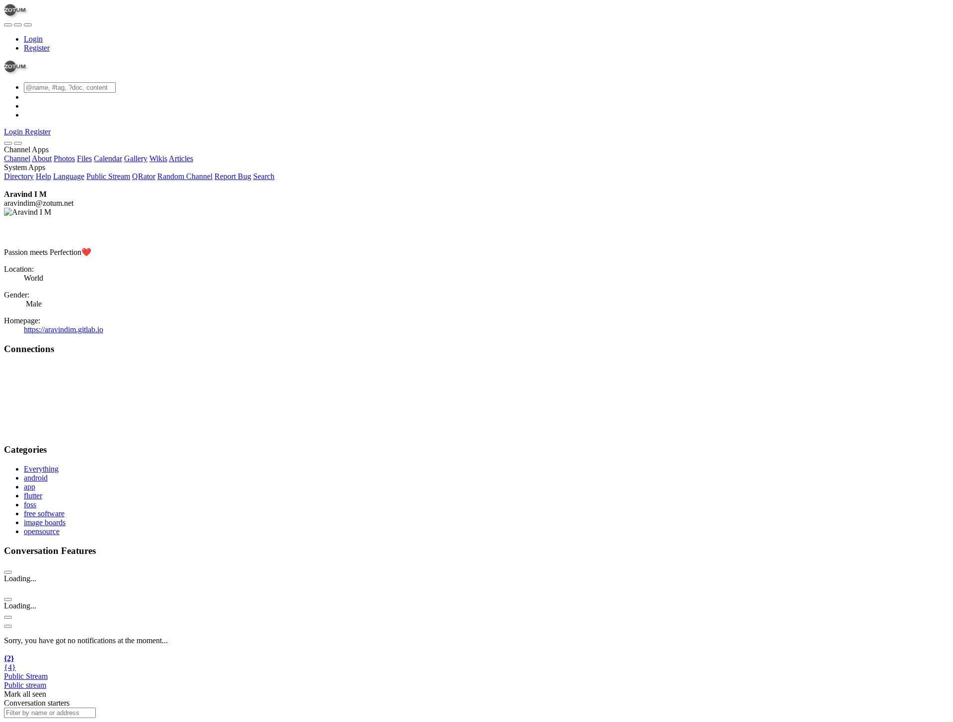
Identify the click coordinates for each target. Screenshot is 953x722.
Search (263, 176)
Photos (64, 158)
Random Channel (184, 176)
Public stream (25, 685)
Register (37, 48)
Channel (17, 158)
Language (68, 176)
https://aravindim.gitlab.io (63, 329)
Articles (181, 158)
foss (30, 504)
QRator (143, 176)
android (36, 478)
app (29, 486)
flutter (33, 495)
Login (33, 39)
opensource (42, 531)
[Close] (18, 143)
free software (44, 513)
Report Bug (232, 176)
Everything (41, 469)
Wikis (158, 158)
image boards (45, 522)
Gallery (135, 158)
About (42, 158)
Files (84, 158)
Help (43, 176)
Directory (19, 176)
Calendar (108, 158)
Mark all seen (25, 694)
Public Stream (108, 176)
